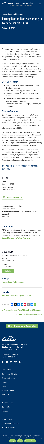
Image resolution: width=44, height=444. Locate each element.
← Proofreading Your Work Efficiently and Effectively (21, 310)
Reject (20, 441)
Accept (12, 441)
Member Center (8, 391)
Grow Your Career (8, 190)
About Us (5, 395)
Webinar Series (18, 282)
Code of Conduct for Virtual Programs (16, 238)
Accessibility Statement (10, 423)
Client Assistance (8, 378)
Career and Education (10, 374)
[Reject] (41, 439)
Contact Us (6, 407)
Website (8, 271)
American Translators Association (14, 255)
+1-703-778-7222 (11, 357)
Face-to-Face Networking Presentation (16, 296)
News (4, 386)
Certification (6, 370)
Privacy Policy (7, 419)
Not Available (7, 282)
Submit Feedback (8, 428)
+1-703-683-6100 (12, 354)
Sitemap (5, 411)
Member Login (7, 403)
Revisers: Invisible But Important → (28, 314)
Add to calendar (13, 197)
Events (4, 382)
